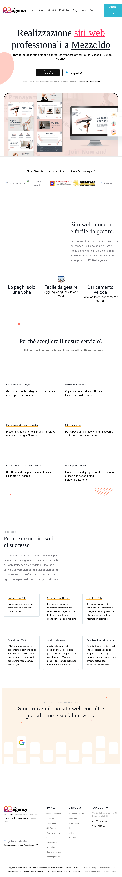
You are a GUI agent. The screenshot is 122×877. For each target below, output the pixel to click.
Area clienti (74, 823)
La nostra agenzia (76, 814)
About (41, 10)
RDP (115, 868)
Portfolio (64, 10)
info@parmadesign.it (102, 821)
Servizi (52, 10)
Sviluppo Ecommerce (51, 821)
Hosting (47, 565)
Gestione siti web (53, 852)
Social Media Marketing (51, 844)
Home (31, 10)
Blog (74, 10)
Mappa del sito (110, 871)
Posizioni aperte (93, 81)
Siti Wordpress (52, 828)
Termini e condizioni (92, 871)
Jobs (83, 10)
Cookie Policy (105, 868)
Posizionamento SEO (53, 835)
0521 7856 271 (99, 826)
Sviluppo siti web (53, 814)
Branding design (53, 857)
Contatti (94, 10)
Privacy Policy (90, 868)
